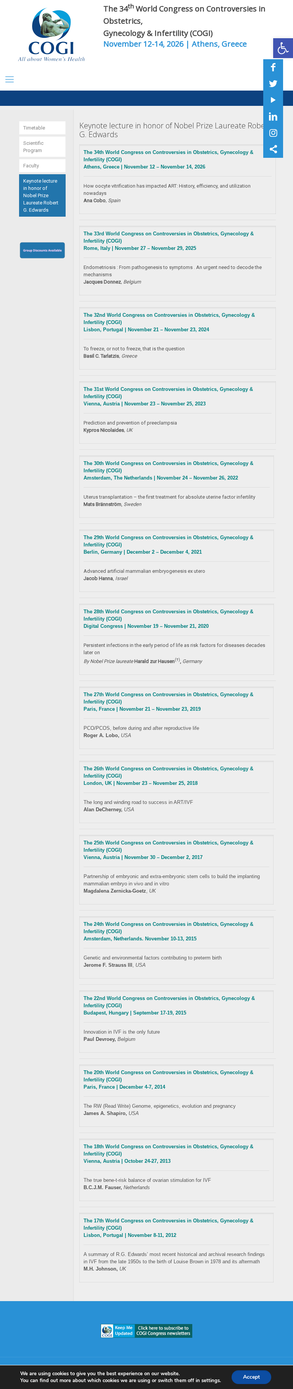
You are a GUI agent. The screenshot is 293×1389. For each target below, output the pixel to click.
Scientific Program (33, 146)
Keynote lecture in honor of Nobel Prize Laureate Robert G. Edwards (40, 195)
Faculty (31, 166)
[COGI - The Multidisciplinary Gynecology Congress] (53, 34)
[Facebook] (273, 67)
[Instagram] (273, 133)
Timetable (34, 128)
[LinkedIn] (273, 116)
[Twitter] (273, 83)
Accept (251, 1377)
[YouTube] (273, 100)
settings (210, 1380)
